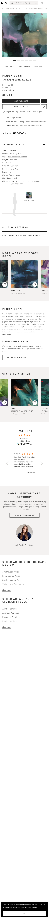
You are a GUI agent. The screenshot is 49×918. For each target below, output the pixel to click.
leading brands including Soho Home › (28, 125)
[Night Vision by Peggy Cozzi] (24, 274)
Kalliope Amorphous (22, 411)
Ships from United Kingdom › (35, 122)
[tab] (24, 144)
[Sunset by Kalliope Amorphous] (24, 392)
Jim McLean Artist (10, 572)
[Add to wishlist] (44, 106)
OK (24, 913)
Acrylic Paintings (9, 609)
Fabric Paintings (9, 621)
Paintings (23, 8)
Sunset (13, 408)
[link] (36, 3)
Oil (20, 153)
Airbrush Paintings (10, 613)
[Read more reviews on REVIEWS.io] (24, 444)
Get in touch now (16, 357)
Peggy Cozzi (12, 75)
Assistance (10, 66)
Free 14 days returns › (14, 118)
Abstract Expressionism (17, 157)
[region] (24, 463)
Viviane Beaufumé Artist (13, 584)
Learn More (32, 907)
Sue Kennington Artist (12, 580)
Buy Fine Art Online (9, 8)
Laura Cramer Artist (11, 576)
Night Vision (15, 290)
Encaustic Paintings (11, 617)
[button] (46, 3)
